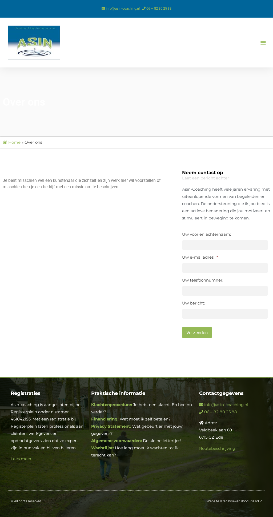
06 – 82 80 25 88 (158, 8)
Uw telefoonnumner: (202, 280)
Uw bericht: (193, 303)
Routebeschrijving (217, 448)
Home (14, 142)
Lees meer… (22, 458)
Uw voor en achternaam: (206, 234)
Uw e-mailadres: (200, 257)
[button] (263, 42)
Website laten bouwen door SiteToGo (234, 501)
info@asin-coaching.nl (122, 8)
